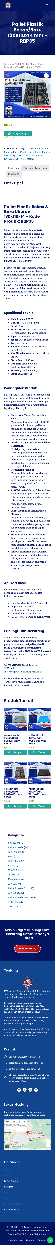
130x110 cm (34, 148)
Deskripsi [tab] (13, 168)
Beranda (8, 64)
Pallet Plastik (22, 64)
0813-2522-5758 (32, 1056)
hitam (30, 158)
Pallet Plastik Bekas (19, 897)
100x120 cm (14, 870)
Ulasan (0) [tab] (13, 173)
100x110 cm (14, 860)
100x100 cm (14, 851)
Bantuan (42, 1240)
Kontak (7, 1198)
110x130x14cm (34, 155)
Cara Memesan (15, 1240)
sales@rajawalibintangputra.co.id (23, 671)
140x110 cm (14, 901)
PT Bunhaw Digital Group (34, 1234)
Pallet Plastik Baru (23, 151)
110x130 (21, 155)
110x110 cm (14, 874)
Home (7, 1169)
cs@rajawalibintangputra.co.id (24, 1068)
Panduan (30, 1240)
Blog (6, 1192)
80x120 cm (14, 842)
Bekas (11, 865)
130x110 (8, 158)
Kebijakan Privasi (13, 1203)
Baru (10, 856)
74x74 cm (13, 906)
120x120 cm (14, 883)
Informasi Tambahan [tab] (35, 168)
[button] (40, 5)
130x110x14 (19, 158)
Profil (7, 1175)
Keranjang (14, 879)
